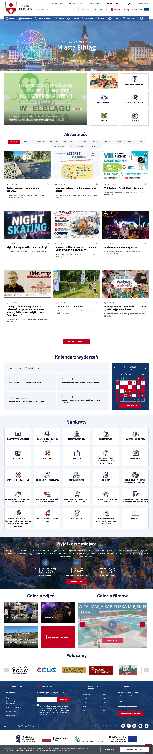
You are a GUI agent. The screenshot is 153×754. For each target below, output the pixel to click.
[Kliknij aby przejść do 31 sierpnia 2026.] (117, 399)
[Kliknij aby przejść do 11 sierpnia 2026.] (121, 387)
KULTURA (108, 142)
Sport (102, 18)
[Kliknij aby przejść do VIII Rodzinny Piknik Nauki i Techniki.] (125, 166)
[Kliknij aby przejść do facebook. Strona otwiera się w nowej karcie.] (88, 10)
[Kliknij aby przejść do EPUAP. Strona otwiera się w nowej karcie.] (137, 9)
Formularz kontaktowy (130, 714)
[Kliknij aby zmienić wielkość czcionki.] (107, 3)
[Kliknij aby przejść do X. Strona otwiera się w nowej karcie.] (100, 9)
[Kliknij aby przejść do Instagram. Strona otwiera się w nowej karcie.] (95, 9)
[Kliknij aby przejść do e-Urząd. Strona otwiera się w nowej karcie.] (116, 9)
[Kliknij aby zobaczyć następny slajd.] (146, 670)
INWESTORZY (68, 142)
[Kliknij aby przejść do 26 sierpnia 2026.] (125, 395)
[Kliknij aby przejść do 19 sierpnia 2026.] (125, 391)
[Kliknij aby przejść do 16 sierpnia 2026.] (142, 387)
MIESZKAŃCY (54, 142)
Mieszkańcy (27, 18)
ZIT (145, 18)
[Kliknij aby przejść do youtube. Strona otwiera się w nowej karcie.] (83, 10)
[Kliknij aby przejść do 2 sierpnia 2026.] (142, 378)
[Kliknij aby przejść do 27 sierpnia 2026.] (130, 395)
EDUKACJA (95, 142)
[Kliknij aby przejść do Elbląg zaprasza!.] (112, 625)
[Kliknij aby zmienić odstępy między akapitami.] (120, 3)
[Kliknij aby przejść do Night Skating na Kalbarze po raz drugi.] (27, 225)
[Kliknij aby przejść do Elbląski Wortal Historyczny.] (22, 670)
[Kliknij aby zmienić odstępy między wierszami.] (114, 3)
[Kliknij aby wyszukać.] (75, 9)
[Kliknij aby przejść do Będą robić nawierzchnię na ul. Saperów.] (27, 166)
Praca (61, 18)
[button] (150, 44)
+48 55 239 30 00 (132, 701)
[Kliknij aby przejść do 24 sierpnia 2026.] (117, 395)
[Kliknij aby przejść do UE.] (146, 9)
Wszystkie (14, 142)
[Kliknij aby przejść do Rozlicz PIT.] (76, 670)
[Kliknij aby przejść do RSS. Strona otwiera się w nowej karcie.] (48, 184)
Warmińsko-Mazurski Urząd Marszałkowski (14, 703)
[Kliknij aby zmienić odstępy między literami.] (110, 3)
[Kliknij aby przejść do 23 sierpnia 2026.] (142, 391)
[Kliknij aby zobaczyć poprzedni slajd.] (6, 670)
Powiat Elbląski (11, 692)
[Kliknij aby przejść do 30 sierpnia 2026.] (142, 395)
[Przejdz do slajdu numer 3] (79, 109)
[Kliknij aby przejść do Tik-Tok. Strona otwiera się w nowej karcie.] (106, 9)
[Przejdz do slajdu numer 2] (77, 67)
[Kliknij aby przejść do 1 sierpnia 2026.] (138, 378)
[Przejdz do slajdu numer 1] (75, 67)
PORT (140, 142)
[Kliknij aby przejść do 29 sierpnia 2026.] (138, 395)
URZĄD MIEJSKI (39, 142)
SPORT (119, 142)
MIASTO (26, 142)
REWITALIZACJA (59, 146)
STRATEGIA (81, 146)
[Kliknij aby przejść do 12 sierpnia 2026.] (125, 387)
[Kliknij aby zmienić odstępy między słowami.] (117, 3)
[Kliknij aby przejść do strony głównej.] (18, 9)
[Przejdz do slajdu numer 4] (81, 109)
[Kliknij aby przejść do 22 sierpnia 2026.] (138, 391)
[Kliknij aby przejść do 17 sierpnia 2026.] (117, 391)
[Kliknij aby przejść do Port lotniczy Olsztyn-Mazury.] (103, 670)
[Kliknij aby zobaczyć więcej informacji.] (104, 81)
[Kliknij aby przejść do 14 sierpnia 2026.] (134, 387)
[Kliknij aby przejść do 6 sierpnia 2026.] (130, 382)
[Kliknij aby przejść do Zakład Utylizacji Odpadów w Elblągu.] (130, 670)
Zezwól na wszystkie (134, 749)
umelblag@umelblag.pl (127, 706)
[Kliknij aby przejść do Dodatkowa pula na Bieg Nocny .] (125, 225)
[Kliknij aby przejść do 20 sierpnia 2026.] (130, 391)
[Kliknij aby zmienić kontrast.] (128, 3)
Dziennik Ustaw (11, 711)
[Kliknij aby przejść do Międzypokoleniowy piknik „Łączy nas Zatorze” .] (76, 166)
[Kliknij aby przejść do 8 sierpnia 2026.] (138, 382)
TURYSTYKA (82, 142)
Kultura (89, 18)
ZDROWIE (130, 142)
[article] (30, 382)
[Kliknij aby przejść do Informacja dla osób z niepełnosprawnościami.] (137, 3)
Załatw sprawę (45, 18)
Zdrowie (116, 18)
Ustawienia (109, 749)
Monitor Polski (10, 715)
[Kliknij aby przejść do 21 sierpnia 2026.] (134, 391)
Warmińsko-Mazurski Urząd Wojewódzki (14, 697)
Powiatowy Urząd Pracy (13, 707)
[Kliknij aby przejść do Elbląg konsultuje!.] (49, 670)
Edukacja (75, 18)
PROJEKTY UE (95, 146)
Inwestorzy (131, 18)
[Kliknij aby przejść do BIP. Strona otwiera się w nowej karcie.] (126, 9)
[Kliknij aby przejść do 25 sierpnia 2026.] (121, 395)
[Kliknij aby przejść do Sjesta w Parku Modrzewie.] (76, 284)
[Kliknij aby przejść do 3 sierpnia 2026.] (117, 382)
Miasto (12, 18)
